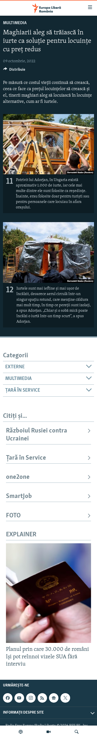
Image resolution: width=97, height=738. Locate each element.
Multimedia (15, 23)
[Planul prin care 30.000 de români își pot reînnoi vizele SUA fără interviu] (48, 593)
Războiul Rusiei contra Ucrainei (36, 435)
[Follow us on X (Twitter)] (65, 698)
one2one (18, 477)
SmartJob (19, 496)
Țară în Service (26, 458)
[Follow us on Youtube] (19, 698)
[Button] (14, 70)
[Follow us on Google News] (53, 698)
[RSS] (42, 698)
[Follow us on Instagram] (31, 698)
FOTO (13, 515)
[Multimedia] (48, 732)
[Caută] (76, 732)
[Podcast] (20, 732)
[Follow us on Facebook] (7, 698)
